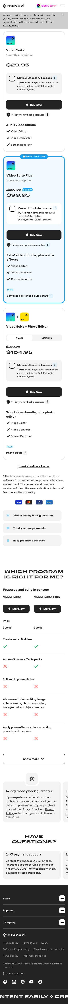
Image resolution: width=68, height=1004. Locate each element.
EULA (44, 942)
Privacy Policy (10, 25)
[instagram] (14, 982)
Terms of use (29, 942)
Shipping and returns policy (49, 949)
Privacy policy (10, 942)
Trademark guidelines (34, 955)
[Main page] (13, 6)
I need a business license (33, 466)
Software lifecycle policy (16, 949)
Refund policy (10, 955)
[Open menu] (63, 6)
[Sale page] (46, 6)
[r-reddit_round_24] (40, 982)
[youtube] (31, 982)
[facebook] (5, 982)
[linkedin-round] (22, 982)
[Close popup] (62, 20)
